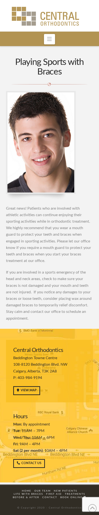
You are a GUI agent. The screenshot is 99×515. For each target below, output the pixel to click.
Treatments (75, 494)
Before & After (26, 497)
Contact (49, 497)
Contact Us (31, 463)
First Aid (54, 494)
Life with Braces (28, 494)
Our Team (42, 491)
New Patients (65, 491)
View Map (29, 390)
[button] (49, 39)
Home (26, 491)
